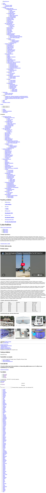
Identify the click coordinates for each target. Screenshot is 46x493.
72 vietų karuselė (12, 80)
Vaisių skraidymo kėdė (13, 85)
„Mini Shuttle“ (9, 58)
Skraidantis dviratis (12, 87)
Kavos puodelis (12, 73)
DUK (4, 101)
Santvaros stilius (12, 11)
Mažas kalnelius (10, 75)
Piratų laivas (9, 20)
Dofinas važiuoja (10, 60)
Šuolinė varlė (11, 71)
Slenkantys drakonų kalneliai (14, 76)
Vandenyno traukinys (15, 40)
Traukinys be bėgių (12, 42)
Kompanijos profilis (8, 6)
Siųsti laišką (2, 381)
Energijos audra (10, 51)
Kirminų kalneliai (12, 77)
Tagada (8, 55)
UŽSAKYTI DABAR (4, 369)
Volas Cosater (11, 14)
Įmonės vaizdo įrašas (8, 94)
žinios (4, 100)
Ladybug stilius (14, 91)
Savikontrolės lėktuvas (11, 186)
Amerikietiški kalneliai (11, 13)
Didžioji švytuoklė (10, 47)
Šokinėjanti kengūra (10, 189)
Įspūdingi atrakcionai (4, 344)
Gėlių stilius (11, 12)
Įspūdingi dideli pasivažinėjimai (6, 345)
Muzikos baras (9, 48)
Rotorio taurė (9, 72)
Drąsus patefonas (10, 22)
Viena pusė (11, 25)
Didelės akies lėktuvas (11, 33)
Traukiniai (9, 38)
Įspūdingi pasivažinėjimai (9, 43)
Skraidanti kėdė (10, 83)
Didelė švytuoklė (8, 341)
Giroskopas (9, 32)
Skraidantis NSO (10, 21)
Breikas (8, 54)
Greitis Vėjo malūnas (11, 50)
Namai (4, 3)
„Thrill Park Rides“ (3, 346)
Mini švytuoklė (10, 27)
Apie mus (4, 4)
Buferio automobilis (10, 34)
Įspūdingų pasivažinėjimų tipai (5, 348)
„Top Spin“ (9, 52)
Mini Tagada (9, 29)
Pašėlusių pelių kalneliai (13, 15)
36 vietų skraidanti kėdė (10, 221)
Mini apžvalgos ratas (10, 24)
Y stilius (10, 10)
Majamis (8, 57)
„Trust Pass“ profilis (8, 5)
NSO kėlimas (9, 30)
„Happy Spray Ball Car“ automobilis (13, 61)
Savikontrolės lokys (12, 64)
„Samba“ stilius (14, 89)
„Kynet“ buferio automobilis (14, 37)
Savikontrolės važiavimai (11, 62)
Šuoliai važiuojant (8, 188)
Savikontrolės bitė (12, 63)
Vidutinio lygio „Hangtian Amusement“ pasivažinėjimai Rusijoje (16, 96)
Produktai (4, 7)
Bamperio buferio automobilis (14, 35)
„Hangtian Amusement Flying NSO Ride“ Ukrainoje (14, 98)
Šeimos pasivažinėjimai (9, 53)
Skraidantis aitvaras (12, 86)
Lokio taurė (11, 74)
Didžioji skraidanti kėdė (11, 17)
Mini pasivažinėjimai (8, 23)
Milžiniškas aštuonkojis (11, 56)
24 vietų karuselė (12, 82)
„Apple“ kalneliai (12, 78)
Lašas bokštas (9, 44)
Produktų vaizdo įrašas (9, 93)
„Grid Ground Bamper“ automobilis (15, 36)
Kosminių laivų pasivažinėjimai (12, 187)
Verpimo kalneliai (12, 16)
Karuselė (8, 79)
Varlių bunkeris (10, 31)
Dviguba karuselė (10, 18)
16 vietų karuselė (12, 81)
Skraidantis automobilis (11, 59)
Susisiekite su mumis (6, 102)
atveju (6, 99)
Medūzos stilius (14, 90)
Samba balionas (12, 88)
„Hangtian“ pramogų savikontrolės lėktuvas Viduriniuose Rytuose (16, 97)
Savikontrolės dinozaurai (13, 65)
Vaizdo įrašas (5, 92)
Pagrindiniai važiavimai (9, 8)
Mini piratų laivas (10, 28)
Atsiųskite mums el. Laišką (5, 243)
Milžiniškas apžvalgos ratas (12, 9)
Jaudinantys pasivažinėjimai (5, 347)
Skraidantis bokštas (10, 19)
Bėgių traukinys (12, 39)
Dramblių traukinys (15, 41)
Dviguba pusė (11, 26)
